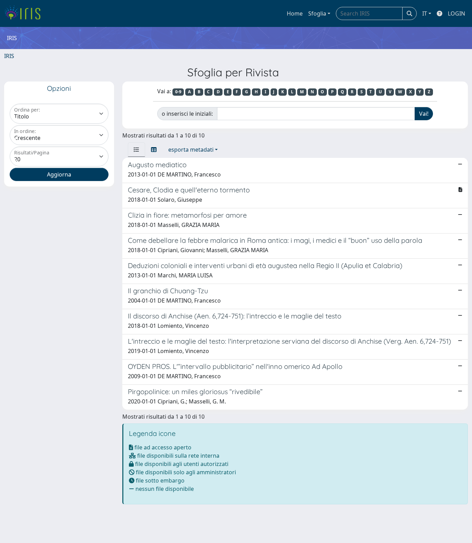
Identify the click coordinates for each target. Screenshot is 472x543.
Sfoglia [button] (317, 13)
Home (295, 13)
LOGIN (456, 13)
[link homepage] (25, 13)
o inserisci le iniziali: (187, 113)
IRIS (9, 56)
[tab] (136, 149)
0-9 (178, 92)
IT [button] (424, 13)
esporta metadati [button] (191, 149)
